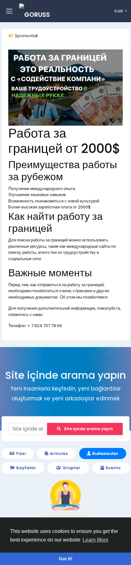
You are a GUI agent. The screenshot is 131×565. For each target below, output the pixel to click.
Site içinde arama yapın (88, 428)
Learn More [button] (95, 539)
